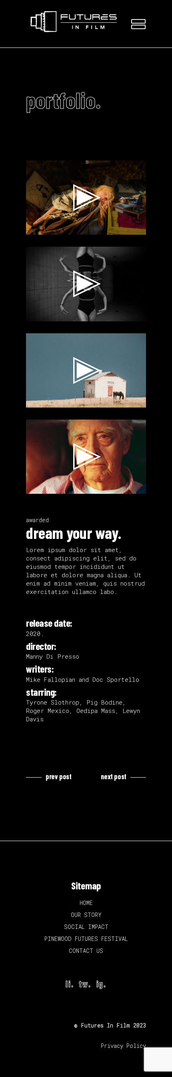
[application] (86, 197)
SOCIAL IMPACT (86, 926)
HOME (86, 903)
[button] (86, 198)
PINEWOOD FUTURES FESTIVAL (86, 938)
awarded (37, 520)
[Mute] (123, 227)
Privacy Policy (123, 1045)
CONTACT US (86, 950)
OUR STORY (86, 915)
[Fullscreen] (136, 227)
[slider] (79, 227)
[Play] (36, 227)
